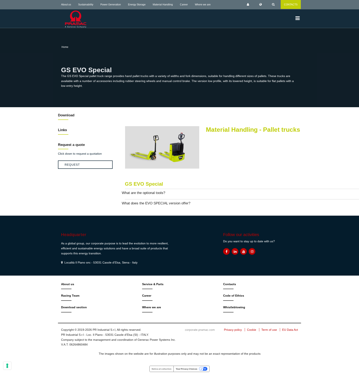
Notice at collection (161, 369)
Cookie (251, 329)
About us (66, 4)
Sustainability (85, 4)
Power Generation (110, 4)
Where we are (203, 4)
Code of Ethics (233, 295)
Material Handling (163, 4)
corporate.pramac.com (200, 329)
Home (64, 47)
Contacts (229, 284)
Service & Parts (153, 284)
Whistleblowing (234, 307)
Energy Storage (137, 4)
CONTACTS (291, 4)
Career (184, 4)
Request (72, 164)
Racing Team (70, 295)
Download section (74, 307)
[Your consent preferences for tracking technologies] (7, 366)
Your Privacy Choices (186, 369)
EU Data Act (290, 329)
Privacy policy (233, 329)
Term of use (269, 329)
